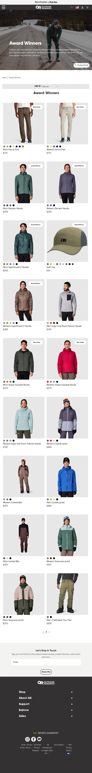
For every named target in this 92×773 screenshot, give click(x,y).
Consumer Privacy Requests (36, 748)
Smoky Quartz (48, 205)
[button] (87, 7)
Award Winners (15, 78)
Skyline (10, 264)
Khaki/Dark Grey (63, 264)
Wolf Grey (13, 264)
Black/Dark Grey (70, 264)
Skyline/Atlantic (10, 205)
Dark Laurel (4, 382)
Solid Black (20, 146)
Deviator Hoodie (83, 65)
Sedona (7, 264)
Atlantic (7, 205)
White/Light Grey (54, 264)
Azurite (48, 499)
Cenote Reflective (73, 264)
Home (4, 78)
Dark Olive (10, 146)
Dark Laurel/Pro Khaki (4, 617)
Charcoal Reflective (66, 264)
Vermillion (54, 323)
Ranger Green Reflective (48, 264)
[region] (46, 2)
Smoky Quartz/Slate (48, 441)
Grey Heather (48, 323)
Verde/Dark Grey (57, 264)
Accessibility (59, 745)
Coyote (23, 146)
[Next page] (49, 632)
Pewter (7, 146)
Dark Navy (17, 146)
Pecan (51, 323)
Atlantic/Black (7, 617)
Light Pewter (51, 146)
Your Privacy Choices (69, 748)
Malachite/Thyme (48, 558)
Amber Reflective (51, 264)
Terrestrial (51, 382)
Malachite (4, 264)
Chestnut (4, 558)
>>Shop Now (52, 2)
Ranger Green (54, 146)
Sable (4, 323)
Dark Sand (48, 146)
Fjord (54, 382)
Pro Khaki (13, 146)
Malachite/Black (4, 205)
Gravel (10, 382)
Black (60, 146)
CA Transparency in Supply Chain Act (47, 749)
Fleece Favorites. (41, 2)
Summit (13, 323)
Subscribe (46, 672)
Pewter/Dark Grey (60, 264)
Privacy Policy (29, 746)
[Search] (66, 7)
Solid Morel (4, 146)
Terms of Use (23, 746)
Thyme (7, 323)
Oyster (54, 441)
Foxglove (48, 382)
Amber (10, 323)
